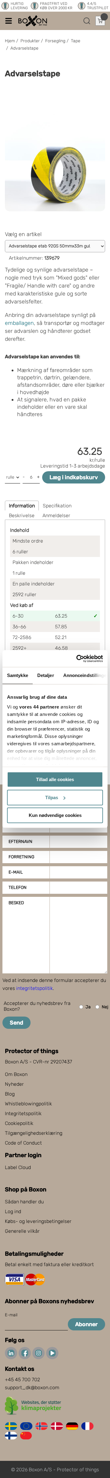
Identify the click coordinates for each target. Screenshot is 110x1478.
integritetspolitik (34, 988)
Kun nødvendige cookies (55, 815)
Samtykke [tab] (17, 675)
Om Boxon (16, 1074)
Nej (105, 1007)
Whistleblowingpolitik (28, 1104)
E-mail (16, 872)
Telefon (18, 887)
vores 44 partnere (39, 706)
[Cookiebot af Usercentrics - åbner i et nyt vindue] (77, 659)
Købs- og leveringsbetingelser (38, 1221)
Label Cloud (18, 1167)
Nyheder (14, 1084)
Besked (16, 902)
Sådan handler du (24, 1202)
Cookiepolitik (19, 1123)
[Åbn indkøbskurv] (100, 21)
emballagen (19, 323)
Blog (10, 1094)
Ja (88, 1007)
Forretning (21, 856)
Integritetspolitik (23, 1113)
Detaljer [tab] (45, 675)
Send (16, 1022)
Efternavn (20, 841)
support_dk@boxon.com (32, 1387)
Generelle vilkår (22, 1231)
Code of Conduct (23, 1143)
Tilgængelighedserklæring (33, 1133)
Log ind (13, 1211)
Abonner (86, 1324)
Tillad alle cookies (55, 779)
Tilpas (51, 797)
